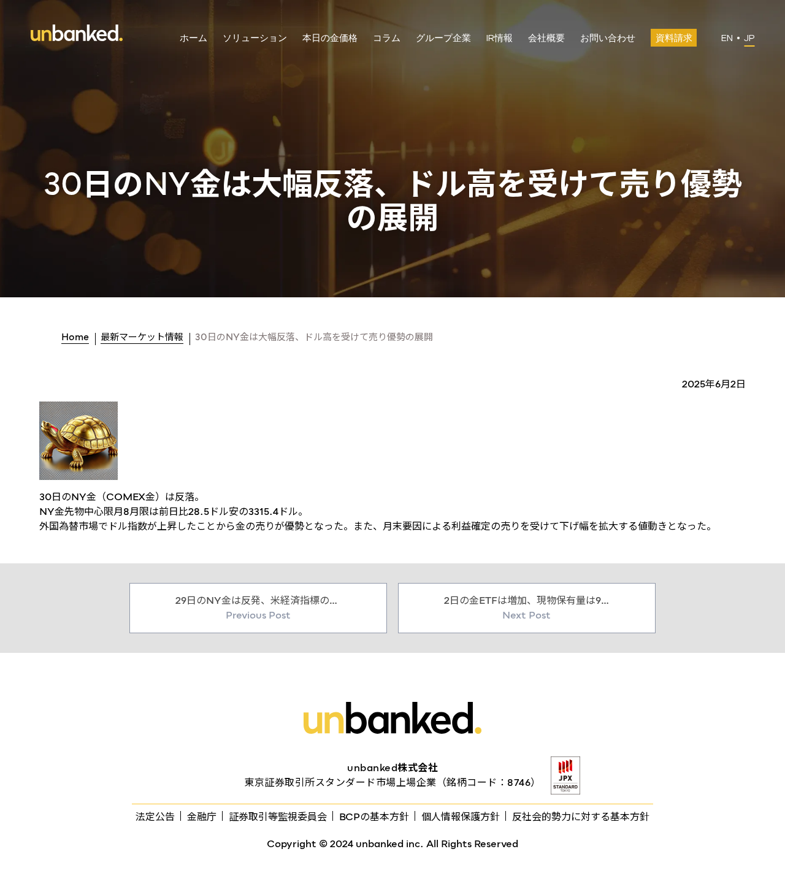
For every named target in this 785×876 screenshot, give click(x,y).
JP (749, 38)
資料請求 (674, 38)
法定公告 (155, 816)
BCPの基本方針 (374, 816)
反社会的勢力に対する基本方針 (580, 816)
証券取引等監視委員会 (278, 816)
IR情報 (499, 38)
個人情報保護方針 (460, 816)
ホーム (193, 38)
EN (727, 38)
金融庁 (201, 816)
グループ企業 (443, 38)
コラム (386, 38)
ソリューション (255, 38)
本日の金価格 (330, 38)
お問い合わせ (607, 38)
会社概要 (546, 38)
